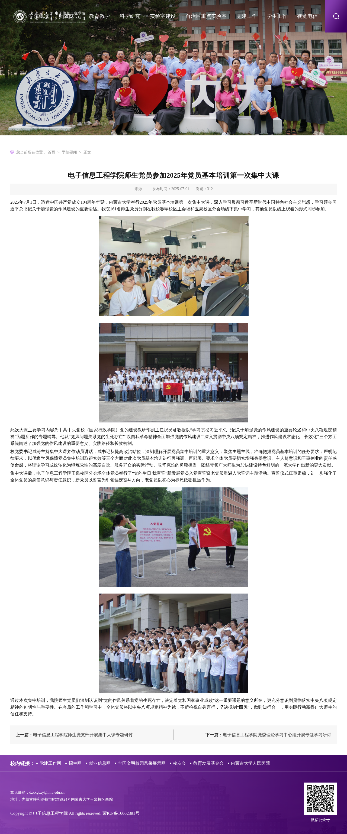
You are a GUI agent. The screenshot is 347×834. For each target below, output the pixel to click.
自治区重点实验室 (206, 16)
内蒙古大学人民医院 (250, 763)
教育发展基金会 (208, 763)
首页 (51, 152)
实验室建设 (163, 16)
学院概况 (38, 16)
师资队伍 (69, 16)
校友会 (179, 763)
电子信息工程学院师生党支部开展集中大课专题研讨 (74, 734)
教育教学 (99, 16)
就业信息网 (100, 763)
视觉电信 (307, 16)
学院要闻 (69, 152)
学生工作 (277, 16)
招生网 (75, 763)
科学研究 (130, 16)
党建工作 (246, 16)
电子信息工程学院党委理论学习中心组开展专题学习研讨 (268, 734)
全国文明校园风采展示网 (142, 763)
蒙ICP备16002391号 (121, 813)
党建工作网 (50, 763)
